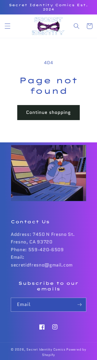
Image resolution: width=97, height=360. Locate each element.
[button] (7, 26)
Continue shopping (48, 112)
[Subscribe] (79, 305)
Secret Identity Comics (45, 349)
